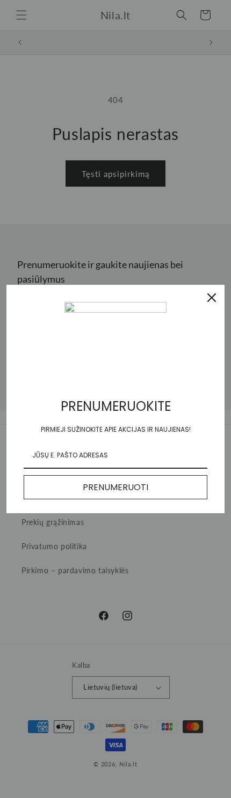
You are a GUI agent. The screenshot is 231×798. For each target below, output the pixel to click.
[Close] (212, 298)
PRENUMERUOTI (115, 487)
